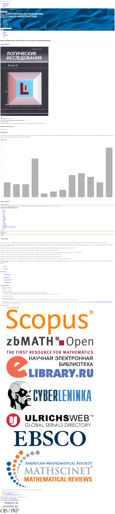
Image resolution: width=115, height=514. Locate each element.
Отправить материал (4, 285)
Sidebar (4, 6)
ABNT (4, 216)
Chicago (4, 217)
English (5, 266)
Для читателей (7, 274)
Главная (4, 32)
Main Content (5, 5)
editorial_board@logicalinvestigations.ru (12, 494)
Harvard (4, 219)
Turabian (4, 223)
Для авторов (6, 277)
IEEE (4, 220)
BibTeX (4, 228)
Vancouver (5, 225)
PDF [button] (1, 117)
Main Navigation (6, 3)
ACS (4, 213)
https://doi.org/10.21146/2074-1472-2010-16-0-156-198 (13, 120)
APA (4, 214)
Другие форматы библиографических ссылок (9, 207)
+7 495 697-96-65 (9, 493)
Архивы (5, 21)
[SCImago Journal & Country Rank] (12, 307)
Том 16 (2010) (5, 35)
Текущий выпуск (7, 19)
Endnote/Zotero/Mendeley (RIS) (9, 226)
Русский (5, 268)
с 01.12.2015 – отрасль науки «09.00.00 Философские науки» (100, 301)
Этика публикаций (8, 279)
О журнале (5, 24)
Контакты (5, 26)
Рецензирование (7, 282)
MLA (4, 222)
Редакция (5, 22)
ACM (4, 211)
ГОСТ (4, 210)
